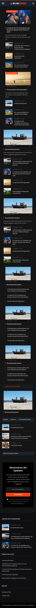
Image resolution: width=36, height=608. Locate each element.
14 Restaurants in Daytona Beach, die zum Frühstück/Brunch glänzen (22, 47)
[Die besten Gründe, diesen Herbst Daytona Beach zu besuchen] (5, 436)
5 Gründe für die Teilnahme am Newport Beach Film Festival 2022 (18, 30)
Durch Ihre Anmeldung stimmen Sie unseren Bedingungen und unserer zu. (18, 501)
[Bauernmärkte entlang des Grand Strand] (7, 191)
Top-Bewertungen (25, 419)
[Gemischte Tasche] (5, 445)
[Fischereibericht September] (9, 56)
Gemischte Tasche (16, 445)
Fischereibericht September (19, 57)
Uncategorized (12, 11)
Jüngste (13, 419)
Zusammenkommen (20, 103)
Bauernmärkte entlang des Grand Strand (14, 578)
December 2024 (6, 592)
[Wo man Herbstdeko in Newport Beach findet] (9, 65)
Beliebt (5, 419)
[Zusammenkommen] (9, 103)
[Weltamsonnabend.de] (18, 3)
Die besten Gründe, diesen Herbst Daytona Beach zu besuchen (21, 437)
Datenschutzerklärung (17, 503)
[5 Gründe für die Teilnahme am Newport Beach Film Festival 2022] (18, 17)
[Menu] (3, 3)
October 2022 (6, 595)
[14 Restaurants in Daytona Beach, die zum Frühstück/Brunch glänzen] (9, 45)
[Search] (33, 3)
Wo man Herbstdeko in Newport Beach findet (21, 66)
